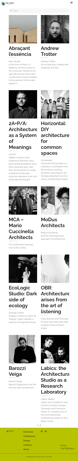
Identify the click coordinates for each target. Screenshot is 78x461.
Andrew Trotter (50, 51)
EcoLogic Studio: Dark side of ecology (23, 296)
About (26, 449)
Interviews (28, 432)
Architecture (29, 436)
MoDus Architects (53, 222)
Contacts (27, 445)
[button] (71, 2)
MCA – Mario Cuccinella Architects (21, 228)
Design (26, 440)
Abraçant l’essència (20, 51)
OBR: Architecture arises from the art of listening (55, 299)
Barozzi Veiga (17, 371)
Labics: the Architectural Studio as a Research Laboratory (56, 380)
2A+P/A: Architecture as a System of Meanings (23, 135)
